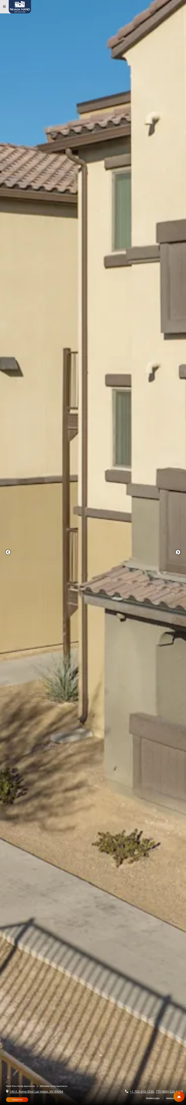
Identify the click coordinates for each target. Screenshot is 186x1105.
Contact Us (17, 1099)
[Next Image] (178, 552)
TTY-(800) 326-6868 (169, 1091)
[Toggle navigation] (4, 6)
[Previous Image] (8, 552)
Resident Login (154, 1098)
